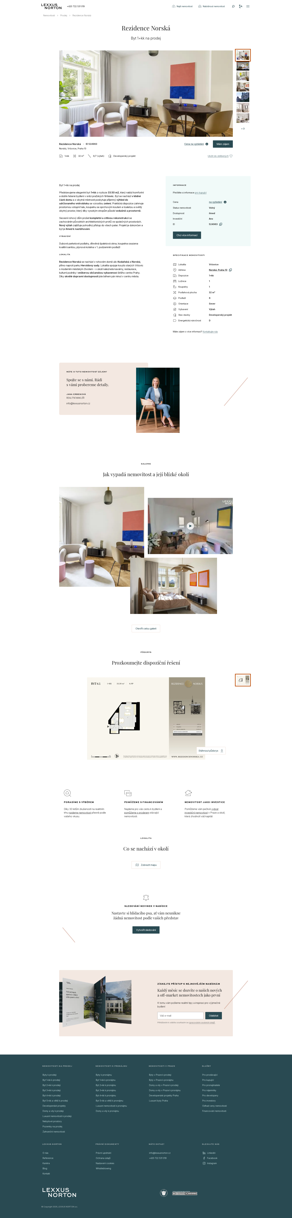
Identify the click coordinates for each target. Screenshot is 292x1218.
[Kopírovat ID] (220, 224)
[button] (146, 93)
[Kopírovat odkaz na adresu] (230, 270)
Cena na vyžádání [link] (194, 144)
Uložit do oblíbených (218, 156)
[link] (215, 202)
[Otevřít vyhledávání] (233, 6)
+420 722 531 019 (76, 6)
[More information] (206, 144)
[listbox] (243, 86)
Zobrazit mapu (149, 864)
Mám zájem (223, 144)
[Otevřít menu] (248, 6)
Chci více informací (187, 235)
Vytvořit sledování (146, 929)
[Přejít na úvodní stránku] (51, 6)
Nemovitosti (49, 15)
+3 (243, 128)
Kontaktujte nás (210, 331)
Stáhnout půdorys (208, 750)
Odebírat (213, 1015)
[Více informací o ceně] (225, 202)
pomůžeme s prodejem (136, 812)
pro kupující (201, 192)
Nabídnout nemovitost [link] (214, 6)
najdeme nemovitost (80, 812)
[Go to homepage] (59, 1192)
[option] (242, 55)
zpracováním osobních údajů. (202, 1022)
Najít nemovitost (185, 6)
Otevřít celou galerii (146, 628)
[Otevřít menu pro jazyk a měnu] (240, 6)
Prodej (63, 15)
